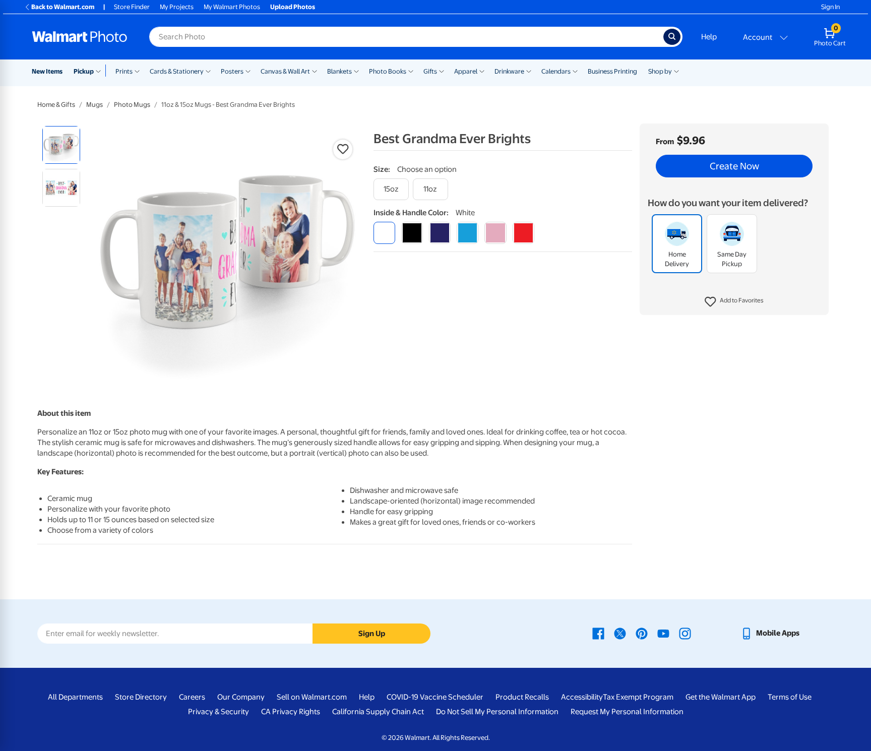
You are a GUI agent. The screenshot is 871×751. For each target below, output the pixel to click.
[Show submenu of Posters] (248, 71)
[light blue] (467, 232)
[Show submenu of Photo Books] (411, 71)
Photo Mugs (132, 104)
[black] (412, 232)
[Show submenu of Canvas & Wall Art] (315, 71)
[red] (523, 232)
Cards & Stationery (177, 71)
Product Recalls (522, 697)
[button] (734, 302)
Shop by (660, 71)
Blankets (339, 71)
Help (709, 36)
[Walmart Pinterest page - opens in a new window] (642, 633)
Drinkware (509, 71)
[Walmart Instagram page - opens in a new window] (685, 633)
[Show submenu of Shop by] (676, 71)
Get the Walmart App (721, 697)
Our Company (241, 697)
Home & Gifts (56, 104)
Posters (232, 71)
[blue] (440, 232)
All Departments (75, 697)
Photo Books (387, 71)
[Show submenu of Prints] (137, 71)
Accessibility (582, 697)
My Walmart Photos (232, 7)
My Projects (177, 7)
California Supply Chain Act (378, 711)
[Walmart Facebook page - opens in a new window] (598, 633)
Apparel (465, 71)
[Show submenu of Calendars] (575, 71)
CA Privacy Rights (290, 711)
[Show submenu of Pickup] (100, 71)
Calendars (556, 71)
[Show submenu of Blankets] (356, 71)
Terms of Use (790, 697)
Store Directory (141, 697)
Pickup (84, 71)
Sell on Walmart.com (312, 697)
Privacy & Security (218, 711)
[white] (384, 232)
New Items (47, 71)
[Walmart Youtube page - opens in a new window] (663, 633)
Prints (124, 71)
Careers (192, 697)
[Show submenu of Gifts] (442, 71)
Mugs (94, 104)
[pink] (495, 232)
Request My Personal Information (627, 711)
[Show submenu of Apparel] (482, 71)
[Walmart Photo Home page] (79, 36)
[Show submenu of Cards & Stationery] (208, 71)
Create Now (734, 166)
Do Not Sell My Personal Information (497, 711)
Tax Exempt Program (638, 697)
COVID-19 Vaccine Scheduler (435, 697)
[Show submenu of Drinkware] (529, 71)
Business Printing (612, 71)
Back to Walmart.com (62, 7)
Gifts (430, 71)
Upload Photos (292, 7)
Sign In (830, 7)
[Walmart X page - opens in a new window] (620, 633)
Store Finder (132, 7)
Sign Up (371, 633)
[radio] (61, 145)
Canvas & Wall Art (285, 71)
